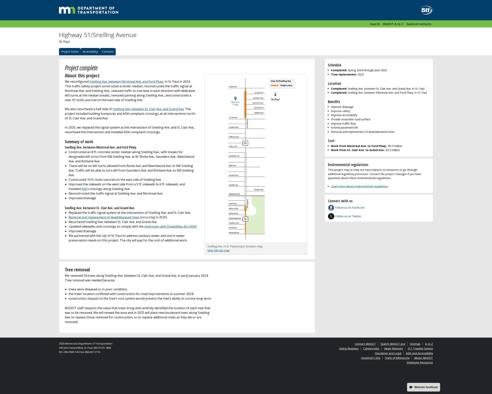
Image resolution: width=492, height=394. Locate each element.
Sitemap (415, 344)
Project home (69, 51)
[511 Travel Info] (424, 10)
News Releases (393, 348)
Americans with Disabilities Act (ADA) (170, 226)
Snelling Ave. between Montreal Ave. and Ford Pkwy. (127, 81)
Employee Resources (420, 362)
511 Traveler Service (420, 348)
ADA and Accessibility (419, 353)
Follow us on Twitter (348, 216)
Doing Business (349, 348)
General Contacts (418, 24)
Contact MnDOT (365, 344)
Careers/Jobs (371, 348)
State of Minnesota (397, 358)
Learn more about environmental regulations (359, 186)
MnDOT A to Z (393, 24)
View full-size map (218, 250)
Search (375, 24)
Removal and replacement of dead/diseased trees (104, 217)
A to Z (429, 344)
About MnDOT (423, 358)
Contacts (108, 51)
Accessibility (90, 51)
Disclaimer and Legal (388, 353)
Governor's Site (370, 358)
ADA (84, 189)
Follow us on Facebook (349, 207)
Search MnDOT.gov (393, 344)
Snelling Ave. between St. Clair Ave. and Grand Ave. (148, 109)
